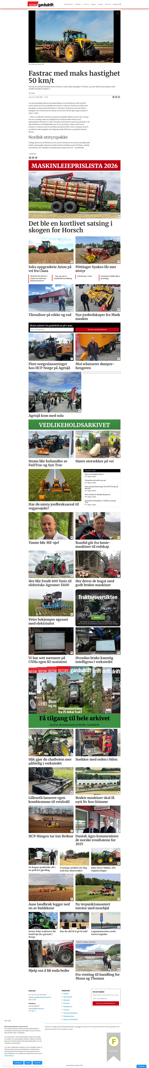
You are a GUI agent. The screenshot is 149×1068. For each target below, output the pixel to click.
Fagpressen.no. (9, 1055)
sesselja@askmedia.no (36, 1008)
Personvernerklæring (70, 1013)
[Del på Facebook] (113, 97)
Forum (86, 4)
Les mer (70, 1029)
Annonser (108, 4)
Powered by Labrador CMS (74, 1065)
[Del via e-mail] (119, 97)
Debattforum (67, 1006)
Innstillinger (141, 1066)
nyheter (32, 154)
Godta (28, 1062)
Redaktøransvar (68, 1016)
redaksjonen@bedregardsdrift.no (40, 997)
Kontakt (100, 4)
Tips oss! (66, 1010)
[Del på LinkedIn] (116, 97)
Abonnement (67, 997)
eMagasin (116, 4)
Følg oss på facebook (70, 1019)
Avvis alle (37, 1062)
